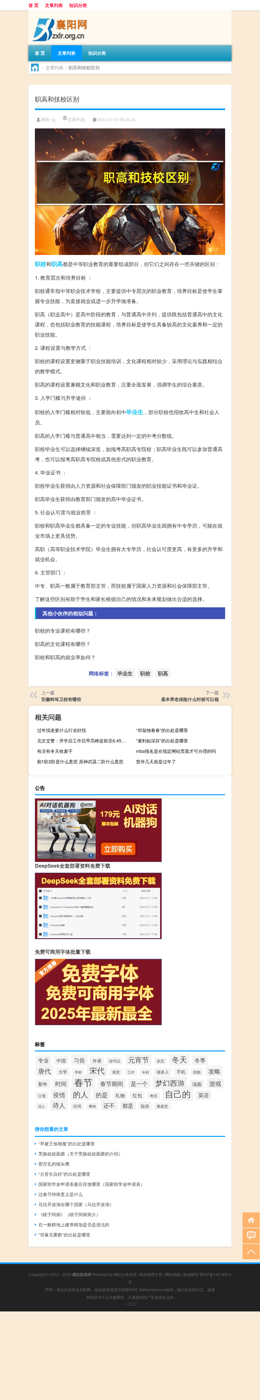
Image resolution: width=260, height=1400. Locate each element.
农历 (160, 1060)
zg (53, 119)
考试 (153, 1095)
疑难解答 (190, 1274)
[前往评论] (250, 1235)
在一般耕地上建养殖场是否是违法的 (73, 1224)
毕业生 (134, 412)
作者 (97, 1060)
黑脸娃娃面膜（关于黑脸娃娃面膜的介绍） (80, 1153)
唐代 (44, 1070)
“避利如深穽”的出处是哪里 (162, 740)
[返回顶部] (250, 1251)
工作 (130, 1072)
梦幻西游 (170, 1082)
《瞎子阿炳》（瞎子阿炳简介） (69, 1214)
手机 (181, 1072)
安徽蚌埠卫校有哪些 (61, 699)
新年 (43, 1083)
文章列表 (54, 5)
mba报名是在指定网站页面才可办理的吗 (176, 751)
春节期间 (111, 1083)
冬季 (200, 1060)
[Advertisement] (130, 1355)
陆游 (145, 1106)
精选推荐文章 (151, 1274)
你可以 (114, 1061)
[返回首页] (250, 1219)
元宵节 (138, 1059)
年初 (145, 1072)
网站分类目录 (125, 1274)
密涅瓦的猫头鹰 (53, 1164)
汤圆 (197, 1084)
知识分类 (78, 5)
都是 (127, 1105)
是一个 (139, 1083)
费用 (92, 1106)
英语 (203, 1095)
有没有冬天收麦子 (55, 751)
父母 (42, 1095)
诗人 (59, 1105)
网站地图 (172, 1274)
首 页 (34, 5)
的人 (80, 1094)
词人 (41, 1106)
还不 (109, 1105)
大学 (62, 1072)
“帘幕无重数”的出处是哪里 (64, 1234)
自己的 (178, 1093)
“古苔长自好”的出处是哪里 (64, 1174)
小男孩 (130, 1303)
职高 (57, 264)
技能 (197, 1072)
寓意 (116, 1072)
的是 (102, 1094)
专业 (43, 1060)
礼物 (120, 1095)
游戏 (215, 1083)
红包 (137, 1095)
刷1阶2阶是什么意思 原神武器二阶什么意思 (80, 761)
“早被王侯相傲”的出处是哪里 (66, 1143)
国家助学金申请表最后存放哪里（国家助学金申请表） (91, 1184)
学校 (78, 1072)
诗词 (77, 1106)
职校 (40, 264)
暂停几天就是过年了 (156, 761)
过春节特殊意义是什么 (60, 1194)
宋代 (97, 1070)
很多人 (163, 1072)
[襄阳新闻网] (62, 12)
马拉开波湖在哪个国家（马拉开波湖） (76, 1204)
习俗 (79, 1060)
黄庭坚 (162, 1106)
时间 (61, 1083)
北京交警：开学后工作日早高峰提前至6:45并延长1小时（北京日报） (84, 740)
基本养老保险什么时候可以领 (190, 699)
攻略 (214, 1071)
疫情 (59, 1094)
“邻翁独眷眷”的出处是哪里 (162, 730)
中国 (61, 1060)
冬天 (179, 1059)
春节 (83, 1081)
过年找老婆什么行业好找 (61, 730)
